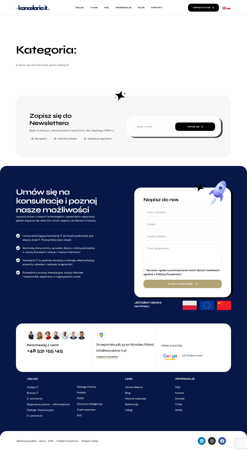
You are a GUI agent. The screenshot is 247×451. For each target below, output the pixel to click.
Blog (141, 7)
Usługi (79, 7)
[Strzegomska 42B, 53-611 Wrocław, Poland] (101, 335)
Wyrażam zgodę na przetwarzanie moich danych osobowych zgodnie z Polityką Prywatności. (181, 272)
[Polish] (229, 8)
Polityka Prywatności (67, 441)
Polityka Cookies (89, 441)
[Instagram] (212, 441)
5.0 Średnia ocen (192, 355)
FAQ (106, 7)
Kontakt (156, 7)
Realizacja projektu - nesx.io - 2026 (35, 441)
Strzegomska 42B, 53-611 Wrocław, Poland (125, 344)
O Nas (94, 7)
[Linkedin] (201, 441)
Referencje (123, 7)
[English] (224, 8)
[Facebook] (222, 441)
